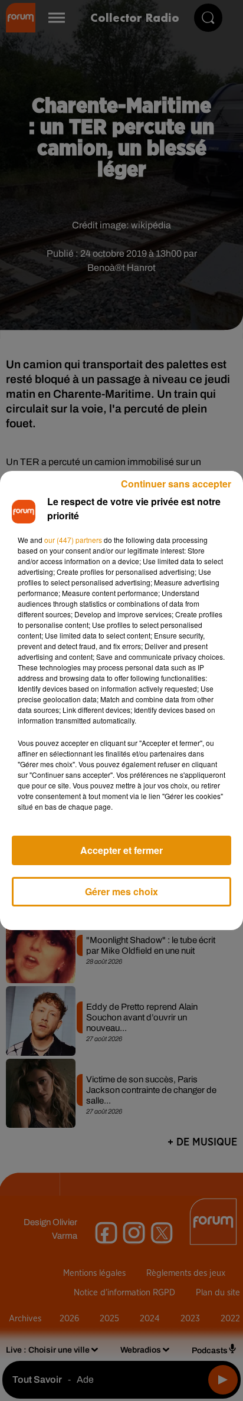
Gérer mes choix (121, 891)
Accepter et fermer (121, 850)
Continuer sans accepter (176, 483)
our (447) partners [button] (73, 540)
